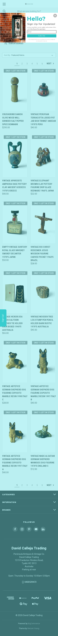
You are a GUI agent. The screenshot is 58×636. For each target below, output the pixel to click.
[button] (55, 15)
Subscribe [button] (41, 36)
